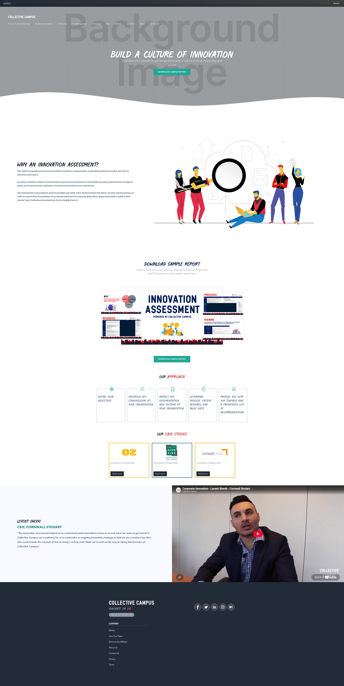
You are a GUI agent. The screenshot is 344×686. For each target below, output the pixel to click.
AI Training (62, 24)
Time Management (79, 24)
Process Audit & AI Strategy (19, 24)
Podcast (118, 24)
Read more (117, 474)
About (142, 24)
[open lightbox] (172, 316)
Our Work (131, 24)
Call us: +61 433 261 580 (121, 615)
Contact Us (154, 24)
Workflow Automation (44, 24)
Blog (108, 24)
